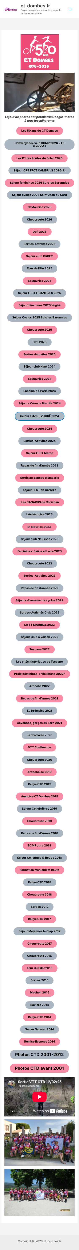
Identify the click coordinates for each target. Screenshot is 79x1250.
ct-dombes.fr (35, 5)
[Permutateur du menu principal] (70, 9)
